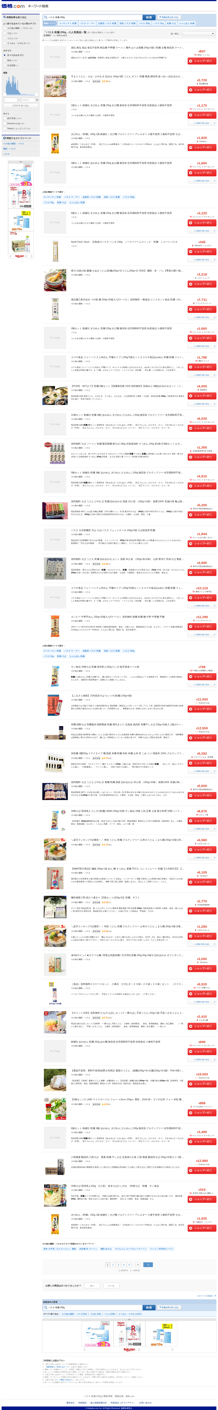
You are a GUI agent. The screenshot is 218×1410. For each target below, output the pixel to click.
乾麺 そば (171, 23)
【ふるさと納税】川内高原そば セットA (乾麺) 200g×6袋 (101, 695)
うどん (12, 38)
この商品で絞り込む (202, 123)
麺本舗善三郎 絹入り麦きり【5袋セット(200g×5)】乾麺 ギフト (105, 897)
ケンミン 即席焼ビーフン (161, 1249)
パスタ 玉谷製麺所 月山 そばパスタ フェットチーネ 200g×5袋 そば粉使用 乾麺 (113, 530)
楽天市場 (14, 118)
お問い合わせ (145, 1403)
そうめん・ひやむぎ (18, 43)
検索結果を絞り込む (170, 17)
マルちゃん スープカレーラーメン (131, 1249)
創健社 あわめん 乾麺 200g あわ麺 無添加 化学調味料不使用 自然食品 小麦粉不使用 (115, 1041)
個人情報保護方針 (98, 1403)
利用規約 (82, 1403)
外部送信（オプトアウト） (123, 1403)
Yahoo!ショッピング (18, 128)
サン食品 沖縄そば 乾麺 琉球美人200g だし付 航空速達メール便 (105, 666)
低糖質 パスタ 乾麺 (107, 23)
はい (92, 1285)
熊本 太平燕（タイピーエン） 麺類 (60, 1249)
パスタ (6, 154)
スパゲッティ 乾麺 (67, 23)
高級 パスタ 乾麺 (127, 23)
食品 (12, 60)
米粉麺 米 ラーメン (88, 1249)
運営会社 (70, 1403)
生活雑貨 (12, 65)
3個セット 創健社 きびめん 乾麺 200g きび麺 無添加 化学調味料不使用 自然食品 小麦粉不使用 (121, 328)
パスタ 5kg (158, 23)
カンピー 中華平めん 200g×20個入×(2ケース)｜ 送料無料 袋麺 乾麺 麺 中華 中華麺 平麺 (117, 616)
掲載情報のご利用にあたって (57, 1367)
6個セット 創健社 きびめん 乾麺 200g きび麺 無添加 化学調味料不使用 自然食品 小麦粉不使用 (121, 213)
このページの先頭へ (205, 1296)
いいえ (111, 1285)
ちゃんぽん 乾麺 (186, 23)
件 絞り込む (20, 105)
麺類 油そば (106, 1249)
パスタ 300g (144, 23)
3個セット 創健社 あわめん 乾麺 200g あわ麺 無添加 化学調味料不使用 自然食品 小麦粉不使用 (121, 163)
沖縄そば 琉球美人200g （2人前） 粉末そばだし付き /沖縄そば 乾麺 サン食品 (115, 1186)
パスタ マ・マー (87, 23)
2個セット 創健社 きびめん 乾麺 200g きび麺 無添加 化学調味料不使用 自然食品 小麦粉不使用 (121, 105)
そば (12, 33)
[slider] (5, 95)
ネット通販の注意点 (63, 1380)
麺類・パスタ (9, 149)
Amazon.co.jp (15, 123)
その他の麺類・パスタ (19, 28)
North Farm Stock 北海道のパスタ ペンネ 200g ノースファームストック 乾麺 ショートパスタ (124, 241)
